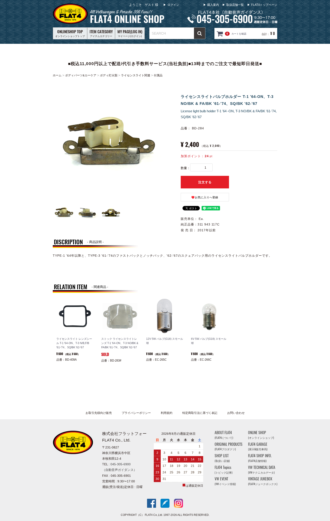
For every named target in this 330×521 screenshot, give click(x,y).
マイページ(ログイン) (129, 33)
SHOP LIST (222, 458)
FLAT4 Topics (223, 469)
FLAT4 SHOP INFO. (260, 458)
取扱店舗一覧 (235, 5)
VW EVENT (225, 481)
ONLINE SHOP (261, 434)
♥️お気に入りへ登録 (204, 197)
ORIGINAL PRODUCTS (228, 446)
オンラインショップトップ (70, 33)
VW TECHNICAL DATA (261, 469)
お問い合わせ (236, 413)
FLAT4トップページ (264, 5)
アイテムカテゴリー (101, 33)
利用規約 (166, 413)
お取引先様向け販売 (99, 413)
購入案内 (213, 5)
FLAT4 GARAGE (257, 446)
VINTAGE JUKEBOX (262, 481)
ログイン (173, 5)
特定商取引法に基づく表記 (199, 413)
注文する (205, 182)
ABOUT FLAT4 (224, 434)
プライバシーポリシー (136, 413)
